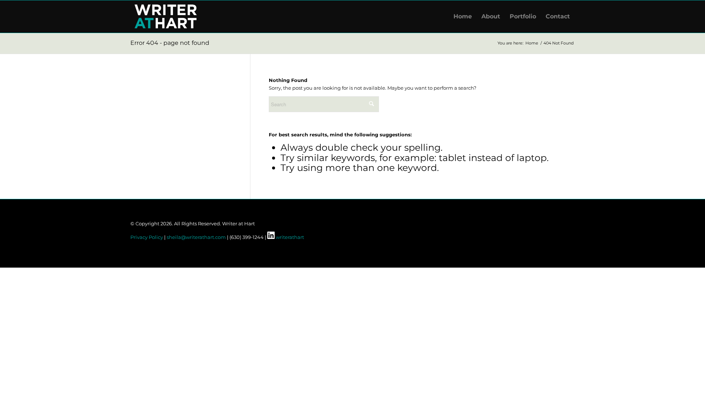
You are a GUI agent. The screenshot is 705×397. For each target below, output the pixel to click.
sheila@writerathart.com (196, 237)
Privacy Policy (146, 237)
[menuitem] (463, 16)
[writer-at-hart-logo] (165, 16)
